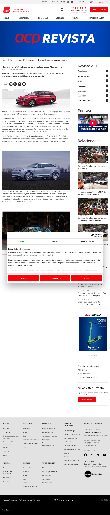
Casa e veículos (28, 468)
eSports (66, 453)
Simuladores (27, 483)
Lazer (25, 479)
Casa (24, 436)
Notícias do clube (93, 100)
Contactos (43, 2)
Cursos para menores (49, 436)
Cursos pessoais (47, 432)
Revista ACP (20, 60)
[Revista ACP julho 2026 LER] (93, 332)
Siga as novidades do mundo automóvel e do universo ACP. (93, 394)
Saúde (25, 432)
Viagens (45, 468)
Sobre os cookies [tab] (87, 241)
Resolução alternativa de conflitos (95, 467)
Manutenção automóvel (7, 473)
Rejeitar (24, 278)
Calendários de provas (70, 464)
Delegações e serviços (91, 443)
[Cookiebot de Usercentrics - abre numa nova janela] (92, 235)
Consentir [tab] (23, 241)
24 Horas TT (67, 442)
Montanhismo (47, 483)
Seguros (26, 463)
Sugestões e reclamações (93, 464)
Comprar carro (8, 468)
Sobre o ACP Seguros (30, 486)
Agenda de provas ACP (71, 460)
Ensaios (93, 81)
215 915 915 (78, 8)
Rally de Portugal (69, 431)
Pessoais (26, 472)
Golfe (5, 455)
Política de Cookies (25, 500)
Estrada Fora (46, 475)
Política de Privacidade (9, 500)
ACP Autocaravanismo (87, 377)
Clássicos (93, 96)
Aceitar (86, 278)
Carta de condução (48, 429)
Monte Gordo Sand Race (71, 449)
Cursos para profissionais (46, 441)
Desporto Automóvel (68, 425)
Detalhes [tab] (55, 241)
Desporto (93, 91)
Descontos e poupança (30, 443)
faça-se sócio (99, 10)
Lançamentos (93, 76)
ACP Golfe (82, 370)
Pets (24, 447)
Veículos (7, 463)
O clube (10, 60)
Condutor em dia (48, 445)
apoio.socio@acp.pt (90, 445)
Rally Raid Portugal (69, 445)
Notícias (66, 457)
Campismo (46, 479)
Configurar (54, 278)
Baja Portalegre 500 (70, 438)
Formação (46, 424)
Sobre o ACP (7, 432)
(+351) (92, 432)
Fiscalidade (7, 477)
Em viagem (26, 429)
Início (3, 60)
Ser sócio (6, 429)
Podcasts (93, 86)
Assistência (27, 424)
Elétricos (6, 481)
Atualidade (31, 60)
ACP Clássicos (84, 373)
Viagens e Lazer (48, 463)
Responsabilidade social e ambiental (11, 443)
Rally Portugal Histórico (71, 434)
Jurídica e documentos (30, 440)
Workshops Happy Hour (50, 472)
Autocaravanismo (9, 459)
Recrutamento (89, 461)
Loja (79, 2)
